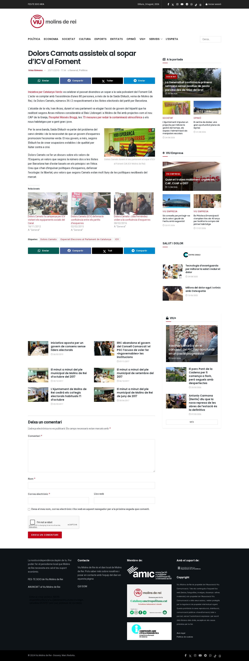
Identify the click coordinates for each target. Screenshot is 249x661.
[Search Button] (218, 39)
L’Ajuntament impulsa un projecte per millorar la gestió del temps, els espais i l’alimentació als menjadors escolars (175, 128)
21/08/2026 (200, 132)
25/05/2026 (196, 387)
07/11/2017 (124, 361)
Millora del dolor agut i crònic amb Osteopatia (203, 289)
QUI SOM (82, 586)
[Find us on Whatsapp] (210, 656)
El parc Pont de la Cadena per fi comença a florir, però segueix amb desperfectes (201, 376)
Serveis (154, 39)
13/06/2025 (192, 295)
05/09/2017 (58, 404)
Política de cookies (185, 636)
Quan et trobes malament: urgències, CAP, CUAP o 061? (190, 181)
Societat (68, 39)
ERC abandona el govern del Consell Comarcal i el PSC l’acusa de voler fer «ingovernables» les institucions (133, 350)
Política (34, 39)
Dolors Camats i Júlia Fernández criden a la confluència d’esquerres (132, 218)
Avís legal (181, 633)
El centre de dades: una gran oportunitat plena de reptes (207, 125)
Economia (51, 39)
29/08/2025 (192, 276)
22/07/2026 (169, 225)
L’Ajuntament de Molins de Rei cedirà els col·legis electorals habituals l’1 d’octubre (69, 394)
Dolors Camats (48, 239)
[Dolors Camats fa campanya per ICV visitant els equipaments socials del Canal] (48, 203)
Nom (32, 479)
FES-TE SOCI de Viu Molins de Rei (45, 579)
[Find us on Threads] (200, 4)
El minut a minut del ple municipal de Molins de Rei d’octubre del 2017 (69, 373)
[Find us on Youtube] (200, 656)
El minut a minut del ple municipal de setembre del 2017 (135, 373)
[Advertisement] (91, 298)
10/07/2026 (175, 358)
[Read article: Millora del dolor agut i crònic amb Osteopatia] (173, 293)
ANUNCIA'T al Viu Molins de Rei (44, 587)
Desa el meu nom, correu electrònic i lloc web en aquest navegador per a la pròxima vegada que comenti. (90, 509)
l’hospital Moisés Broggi (63, 117)
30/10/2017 (58, 381)
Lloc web (99, 494)
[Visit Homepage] (53, 21)
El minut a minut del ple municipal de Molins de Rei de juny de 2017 (135, 392)
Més (192, 422)
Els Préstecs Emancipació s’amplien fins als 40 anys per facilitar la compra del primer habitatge (207, 220)
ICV (117, 239)
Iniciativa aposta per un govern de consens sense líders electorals (68, 346)
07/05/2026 (196, 414)
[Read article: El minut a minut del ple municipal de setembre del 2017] (104, 375)
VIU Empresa (173, 174)
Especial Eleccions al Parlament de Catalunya (86, 239)
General (73, 70)
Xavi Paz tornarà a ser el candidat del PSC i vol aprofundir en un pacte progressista (192, 350)
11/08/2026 (172, 187)
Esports (101, 39)
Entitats (116, 39)
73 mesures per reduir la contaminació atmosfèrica (113, 117)
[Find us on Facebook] (185, 656)
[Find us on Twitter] (190, 656)
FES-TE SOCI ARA (36, 4)
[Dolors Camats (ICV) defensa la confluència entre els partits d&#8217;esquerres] (91, 203)
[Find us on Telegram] (205, 656)
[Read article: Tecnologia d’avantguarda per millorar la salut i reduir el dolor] (173, 271)
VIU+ (143, 39)
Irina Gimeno (35, 70)
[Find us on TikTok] (196, 4)
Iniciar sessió (214, 4)
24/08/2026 (172, 93)
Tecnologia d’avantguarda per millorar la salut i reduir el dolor (202, 269)
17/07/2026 (200, 228)
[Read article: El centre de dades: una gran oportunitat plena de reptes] (207, 108)
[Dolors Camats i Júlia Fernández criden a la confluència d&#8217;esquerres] (134, 203)
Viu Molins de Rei (43, 655)
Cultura (85, 39)
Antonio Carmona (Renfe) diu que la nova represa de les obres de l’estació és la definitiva (203, 403)
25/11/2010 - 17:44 (57, 70)
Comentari (35, 436)
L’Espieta (172, 39)
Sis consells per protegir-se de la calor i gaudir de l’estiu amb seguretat (176, 218)
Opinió (131, 39)
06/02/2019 (58, 354)
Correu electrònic (39, 494)
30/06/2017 (124, 400)
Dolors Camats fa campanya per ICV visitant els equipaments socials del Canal (46, 220)
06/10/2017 (124, 381)
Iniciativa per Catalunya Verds (45, 92)
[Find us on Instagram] (195, 656)
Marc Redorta (68, 655)
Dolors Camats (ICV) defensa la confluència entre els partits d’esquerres (87, 220)
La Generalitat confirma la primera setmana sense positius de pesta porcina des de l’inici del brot (188, 86)
